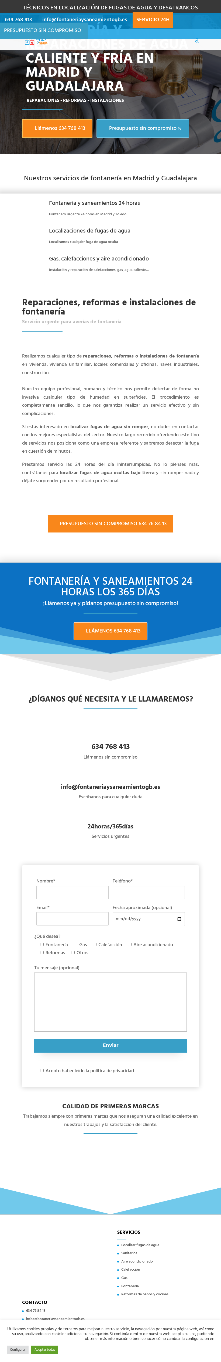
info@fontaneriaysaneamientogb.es (55, 1319)
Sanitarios (129, 1253)
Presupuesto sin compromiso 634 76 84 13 (113, 524)
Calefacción (130, 1270)
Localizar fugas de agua (140, 1245)
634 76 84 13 (36, 1311)
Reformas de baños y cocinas (144, 1294)
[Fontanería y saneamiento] (36, 40)
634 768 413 (18, 20)
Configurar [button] (17, 1350)
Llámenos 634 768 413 (60, 128)
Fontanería (130, 1286)
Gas (124, 1278)
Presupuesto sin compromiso (143, 128)
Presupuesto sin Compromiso (42, 30)
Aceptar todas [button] (44, 1350)
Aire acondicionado (137, 1262)
